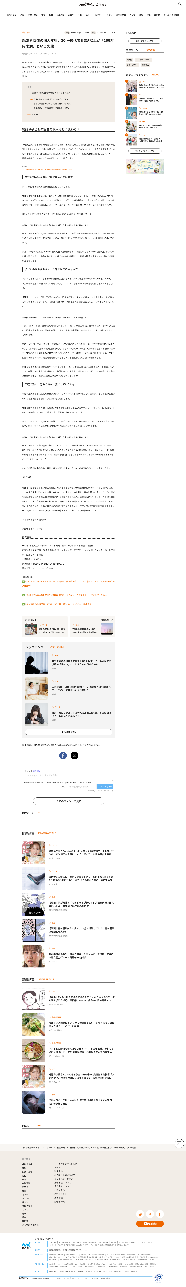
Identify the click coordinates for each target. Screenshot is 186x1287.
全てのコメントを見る (68, 801)
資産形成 (61, 1147)
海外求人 (113, 1242)
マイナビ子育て (109, 1257)
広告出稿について (62, 1182)
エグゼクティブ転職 (115, 1264)
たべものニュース (57, 1056)
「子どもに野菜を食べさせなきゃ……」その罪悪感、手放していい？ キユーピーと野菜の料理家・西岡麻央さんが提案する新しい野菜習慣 (81, 1050)
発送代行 (81, 1271)
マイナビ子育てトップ (31, 1147)
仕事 (79, 15)
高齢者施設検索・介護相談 (146, 1260)
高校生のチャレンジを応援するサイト (92, 1255)
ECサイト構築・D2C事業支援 (125, 1257)
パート (150, 1242)
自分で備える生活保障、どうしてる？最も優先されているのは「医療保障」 (59, 604)
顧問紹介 (153, 1264)
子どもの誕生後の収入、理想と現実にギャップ (53, 103)
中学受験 (60, 15)
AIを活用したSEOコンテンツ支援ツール (122, 1260)
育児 (43, 15)
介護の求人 (123, 1266)
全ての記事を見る (69, 732)
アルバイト (141, 1242)
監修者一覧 (59, 1201)
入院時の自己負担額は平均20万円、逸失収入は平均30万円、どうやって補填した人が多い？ (81, 688)
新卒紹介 (90, 1264)
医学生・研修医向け (89, 1242)
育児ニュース (55, 858)
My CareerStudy (153, 1257)
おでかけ (99, 15)
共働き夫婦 (12, 15)
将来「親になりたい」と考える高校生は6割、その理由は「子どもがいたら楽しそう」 (81, 714)
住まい (109, 15)
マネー (88, 15)
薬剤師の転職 (53, 1266)
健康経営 (89, 1271)
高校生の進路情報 (54, 1250)
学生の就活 (52, 1242)
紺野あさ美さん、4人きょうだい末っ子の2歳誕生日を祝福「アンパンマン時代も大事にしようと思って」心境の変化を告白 (81, 852)
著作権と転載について (64, 1174)
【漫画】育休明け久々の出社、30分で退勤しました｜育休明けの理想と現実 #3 (81, 930)
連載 (141, 15)
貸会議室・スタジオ (100, 1271)
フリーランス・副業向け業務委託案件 (102, 1245)
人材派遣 (52, 1264)
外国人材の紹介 (149, 1266)
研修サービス (53, 1271)
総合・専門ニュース (72, 1255)
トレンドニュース (57, 1107)
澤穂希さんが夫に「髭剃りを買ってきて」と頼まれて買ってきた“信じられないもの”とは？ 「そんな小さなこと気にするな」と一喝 (82, 878)
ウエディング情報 (69, 1257)
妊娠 (22, 15)
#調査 (24, 53)
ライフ (132, 15)
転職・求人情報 (103, 1242)
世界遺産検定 (82, 1257)
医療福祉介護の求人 (123, 1245)
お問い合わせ (60, 1190)
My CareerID (53, 1260)
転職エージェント (101, 1264)
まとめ (35, 114)
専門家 (157, 15)
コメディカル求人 (76, 1266)
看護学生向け (77, 1242)
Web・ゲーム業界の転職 (65, 1264)
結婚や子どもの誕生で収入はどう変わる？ (51, 92)
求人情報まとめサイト (56, 1255)
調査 (54, 668)
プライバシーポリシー (64, 1178)
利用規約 (58, 1171)
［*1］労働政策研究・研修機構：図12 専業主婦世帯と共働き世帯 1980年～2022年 (47, 169)
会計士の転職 (128, 1264)
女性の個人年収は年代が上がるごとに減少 (51, 99)
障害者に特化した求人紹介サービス (77, 1245)
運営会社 (58, 1197)
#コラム (55, 53)
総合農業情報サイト (95, 1257)
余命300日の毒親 (57, 1004)
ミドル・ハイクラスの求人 (127, 1242)
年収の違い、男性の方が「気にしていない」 (52, 108)
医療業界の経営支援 (136, 1266)
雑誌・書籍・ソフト (55, 1257)
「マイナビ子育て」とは (65, 1163)
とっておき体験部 (171, 15)
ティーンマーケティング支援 (116, 1255)
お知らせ (58, 1167)
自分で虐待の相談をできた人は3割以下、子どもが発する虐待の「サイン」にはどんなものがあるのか (81, 662)
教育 (51, 15)
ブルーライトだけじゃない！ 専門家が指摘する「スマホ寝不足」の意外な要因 (80, 1102)
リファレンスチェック (130, 1271)
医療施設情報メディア (67, 1260)
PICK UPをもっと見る (145, 41)
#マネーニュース (34, 53)
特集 (148, 15)
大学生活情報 (131, 1255)
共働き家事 (121, 15)
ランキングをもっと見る (145, 151)
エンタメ (53, 884)
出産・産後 (33, 15)
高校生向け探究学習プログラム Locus (75, 1250)
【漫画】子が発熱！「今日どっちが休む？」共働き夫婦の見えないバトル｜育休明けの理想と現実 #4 (81, 904)
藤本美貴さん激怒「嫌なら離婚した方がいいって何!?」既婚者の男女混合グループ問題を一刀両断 (81, 955)
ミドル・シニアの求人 (56, 1245)
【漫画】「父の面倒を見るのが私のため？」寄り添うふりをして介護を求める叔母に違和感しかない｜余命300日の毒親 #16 (82, 998)
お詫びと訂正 (60, 1193)
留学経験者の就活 (64, 1242)
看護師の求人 (64, 1266)
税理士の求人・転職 (141, 1264)
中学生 (71, 15)
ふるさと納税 (141, 1257)
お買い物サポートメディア (84, 1260)
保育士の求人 (102, 1266)
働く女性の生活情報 (144, 1255)
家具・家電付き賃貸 (101, 1260)
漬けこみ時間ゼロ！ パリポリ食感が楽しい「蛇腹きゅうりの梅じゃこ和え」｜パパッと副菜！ (81, 1024)
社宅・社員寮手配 (114, 1271)
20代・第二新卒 (80, 1264)
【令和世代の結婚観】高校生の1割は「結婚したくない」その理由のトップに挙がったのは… (67, 595)
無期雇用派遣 (113, 1266)
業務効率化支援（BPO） (68, 1271)
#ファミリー (46, 53)
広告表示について (62, 1186)
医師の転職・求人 (90, 1266)
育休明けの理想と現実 (59, 910)
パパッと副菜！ (56, 1030)
